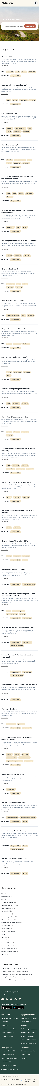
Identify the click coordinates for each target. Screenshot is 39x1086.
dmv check (16, 466)
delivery (9, 432)
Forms (3, 934)
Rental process (5, 928)
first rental (10, 72)
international (10, 469)
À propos (4, 1022)
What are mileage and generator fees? (15, 388)
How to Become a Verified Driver (13, 774)
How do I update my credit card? (13, 802)
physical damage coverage (14, 761)
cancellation (10, 227)
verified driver (11, 789)
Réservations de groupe (29, 1018)
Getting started (5, 914)
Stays (2, 894)
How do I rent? (6, 57)
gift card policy (11, 724)
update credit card (12, 817)
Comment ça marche (28, 1051)
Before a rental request (8, 949)
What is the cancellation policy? (13, 300)
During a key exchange (8, 917)
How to (24, 72)
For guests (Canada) (7, 946)
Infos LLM (24, 1058)
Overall (25, 846)
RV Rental (32, 72)
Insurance (25, 466)
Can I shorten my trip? (9, 145)
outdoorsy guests (24, 758)
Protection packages (29, 584)
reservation (23, 100)
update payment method (28, 817)
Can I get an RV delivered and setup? (14, 417)
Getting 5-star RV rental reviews (10, 923)
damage (17, 754)
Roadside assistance (7, 908)
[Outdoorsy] (7, 3)
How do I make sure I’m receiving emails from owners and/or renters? (18, 594)
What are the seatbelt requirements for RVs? (17, 627)
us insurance (28, 761)
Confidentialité (14, 1079)
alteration (9, 128)
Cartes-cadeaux (26, 1022)
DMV (8, 466)
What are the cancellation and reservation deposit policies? (17, 211)
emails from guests (18, 611)
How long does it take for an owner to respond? (18, 240)
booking (9, 256)
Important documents (8, 931)
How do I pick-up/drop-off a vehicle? (14, 541)
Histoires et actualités (8, 1029)
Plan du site (35, 1080)
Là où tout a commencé (9, 1018)
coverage (9, 754)
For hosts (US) (27, 618)
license (9, 497)
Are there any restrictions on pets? (14, 357)
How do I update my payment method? (16, 858)
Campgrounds (5, 896)
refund (25, 227)
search (8, 375)
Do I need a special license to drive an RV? (17, 482)
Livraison (24, 1025)
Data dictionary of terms (8, 905)
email (8, 611)
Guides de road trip (27, 1036)
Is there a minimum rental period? (14, 85)
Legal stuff (4, 937)
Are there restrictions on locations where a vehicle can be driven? (17, 177)
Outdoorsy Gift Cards (9, 709)
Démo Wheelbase (7, 1054)
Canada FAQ (5, 940)
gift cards (21, 724)
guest (17, 72)
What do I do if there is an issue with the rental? (19, 684)
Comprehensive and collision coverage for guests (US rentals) (16, 738)
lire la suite (4, 66)
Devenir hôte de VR (8, 1051)
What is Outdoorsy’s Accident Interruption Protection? (17, 656)
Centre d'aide (25, 1054)
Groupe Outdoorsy (7, 1036)
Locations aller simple (28, 1032)
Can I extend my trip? (9, 113)
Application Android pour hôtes (12, 1069)
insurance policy (11, 758)
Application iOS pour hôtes (10, 1065)
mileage (9, 528)
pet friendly (17, 372)
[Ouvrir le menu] (34, 3)
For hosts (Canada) (7, 943)
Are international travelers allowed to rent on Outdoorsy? (18, 449)
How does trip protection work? (13, 569)
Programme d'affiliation (9, 1058)
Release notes (5, 891)
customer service (20, 128)
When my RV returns (7, 920)
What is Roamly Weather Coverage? (14, 831)
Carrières (4, 1025)
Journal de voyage (7, 1032)
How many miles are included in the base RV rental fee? (18, 511)
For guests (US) (15, 76)
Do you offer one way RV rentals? (13, 329)
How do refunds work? (9, 269)
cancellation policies (13, 315)
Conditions (4, 1079)
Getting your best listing (8, 951)
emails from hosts (12, 614)
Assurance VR (6, 1062)
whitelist (22, 614)
